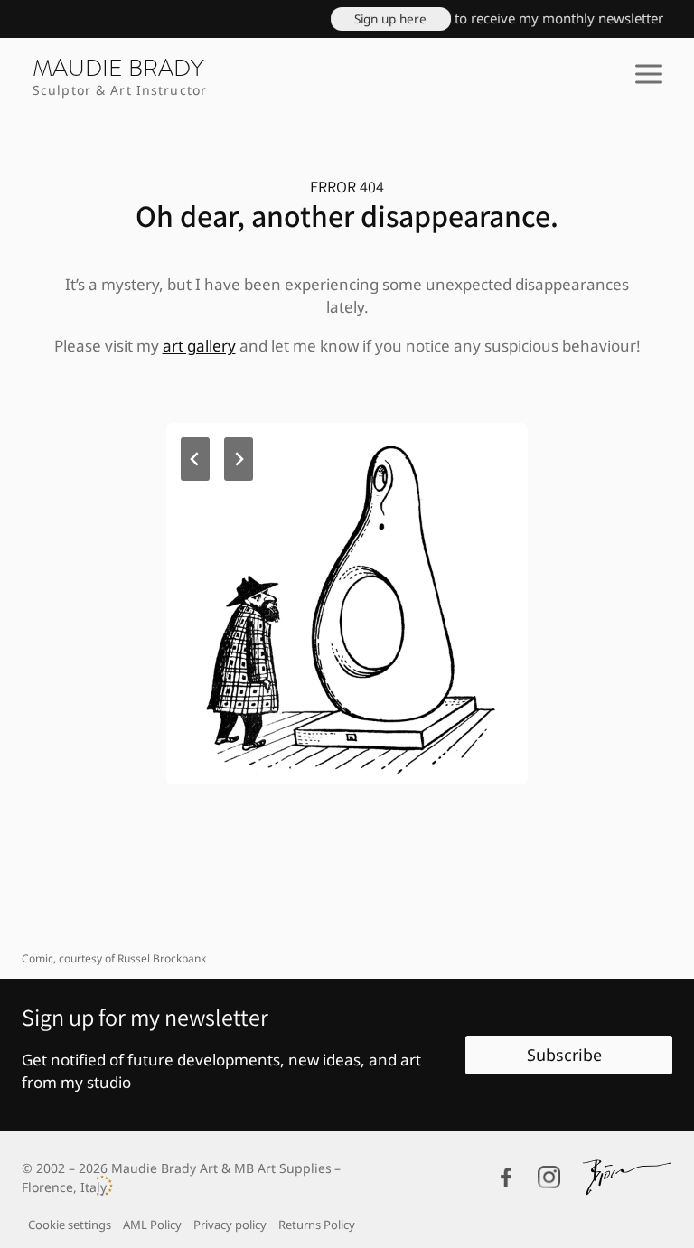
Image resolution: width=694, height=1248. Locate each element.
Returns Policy (316, 1224)
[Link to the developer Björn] (627, 1177)
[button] (377, 19)
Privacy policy (230, 1224)
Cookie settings (69, 1224)
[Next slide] (238, 459)
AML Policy (152, 1224)
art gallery (199, 345)
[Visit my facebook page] (506, 1177)
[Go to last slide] (195, 459)
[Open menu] (648, 73)
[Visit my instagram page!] (549, 1177)
